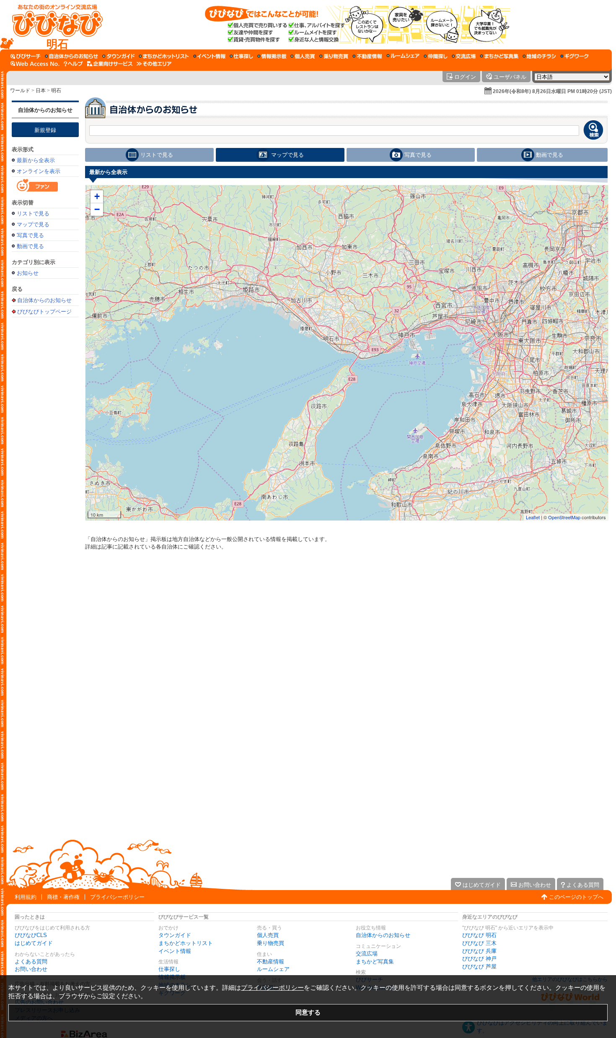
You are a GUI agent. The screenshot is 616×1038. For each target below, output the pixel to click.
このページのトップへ (576, 897)
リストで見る (33, 213)
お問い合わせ (31, 969)
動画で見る (30, 246)
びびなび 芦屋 (479, 966)
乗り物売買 (270, 943)
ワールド (20, 90)
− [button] (97, 209)
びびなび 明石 (479, 935)
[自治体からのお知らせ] (71, 56)
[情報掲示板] (271, 56)
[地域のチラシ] (539, 56)
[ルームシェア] (402, 56)
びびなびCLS (31, 935)
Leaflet (533, 517)
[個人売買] (302, 56)
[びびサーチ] (25, 56)
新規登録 (45, 130)
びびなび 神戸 (479, 958)
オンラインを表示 (38, 171)
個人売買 (268, 935)
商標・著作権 (63, 897)
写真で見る (30, 235)
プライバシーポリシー (117, 897)
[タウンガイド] (118, 56)
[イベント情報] (209, 56)
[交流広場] (464, 56)
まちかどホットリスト (185, 943)
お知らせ (28, 273)
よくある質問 (31, 961)
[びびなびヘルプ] (73, 63)
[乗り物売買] (333, 56)
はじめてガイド (34, 943)
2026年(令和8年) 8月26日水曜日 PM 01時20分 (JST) (552, 91)
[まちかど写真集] (499, 56)
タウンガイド (174, 935)
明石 (56, 90)
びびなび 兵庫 (479, 951)
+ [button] (97, 196)
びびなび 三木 (479, 943)
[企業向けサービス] (109, 63)
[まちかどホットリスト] (164, 56)
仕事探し (169, 969)
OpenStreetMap (564, 517)
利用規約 (25, 897)
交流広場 (367, 953)
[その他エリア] (154, 63)
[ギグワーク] (574, 56)
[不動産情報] (367, 56)
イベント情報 (174, 951)
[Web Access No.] (35, 63)
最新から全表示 (36, 160)
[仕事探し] (241, 56)
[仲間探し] (436, 56)
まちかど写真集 (375, 961)
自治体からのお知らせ (45, 110)
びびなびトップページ (44, 311)
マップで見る (33, 224)
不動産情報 (270, 961)
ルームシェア (273, 969)
